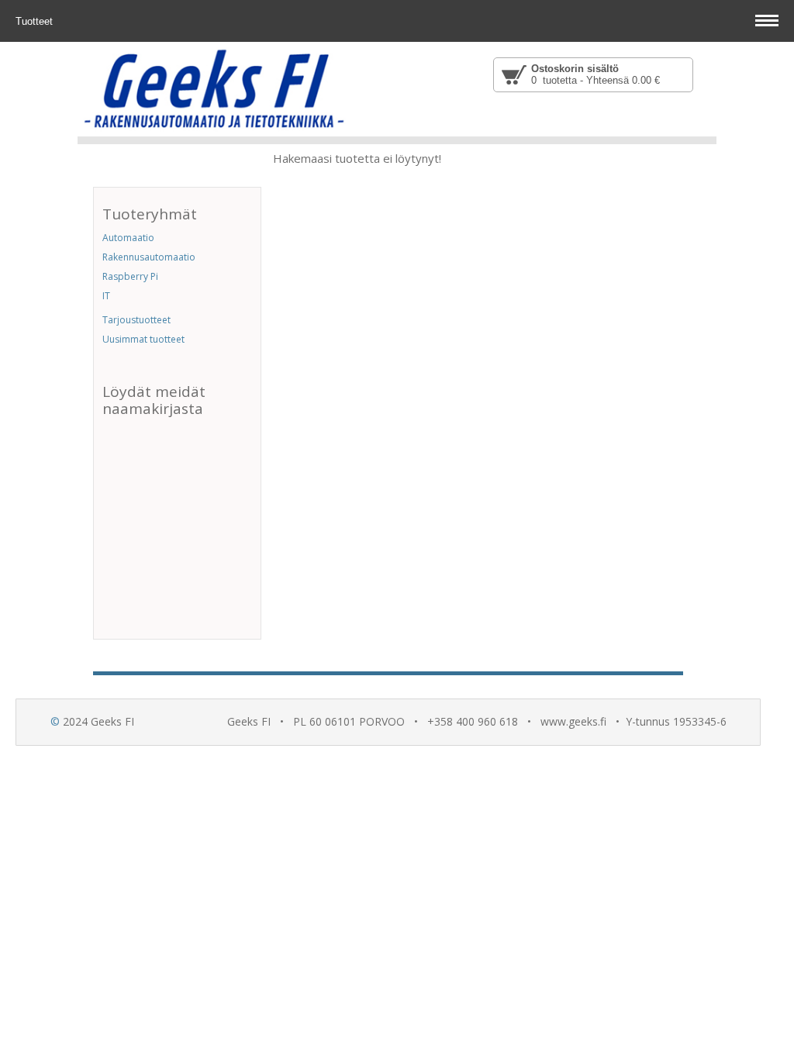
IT (106, 295)
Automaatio (128, 237)
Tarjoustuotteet (136, 319)
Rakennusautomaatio (148, 257)
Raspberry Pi (130, 276)
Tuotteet (36, 21)
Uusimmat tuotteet (143, 339)
